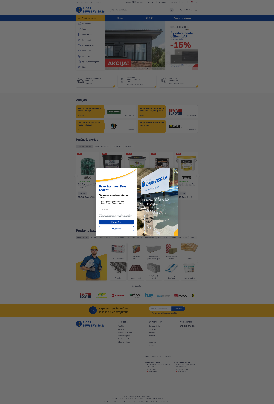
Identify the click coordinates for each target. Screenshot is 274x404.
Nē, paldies (116, 229)
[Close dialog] (175, 171)
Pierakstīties (116, 222)
